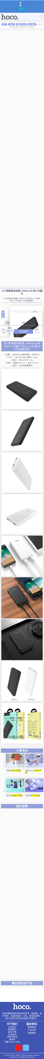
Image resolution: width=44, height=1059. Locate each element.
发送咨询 (23, 331)
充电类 (11, 24)
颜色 (3, 314)
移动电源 (31, 24)
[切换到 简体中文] (24, 6)
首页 (4, 24)
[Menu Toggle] (41, 17)
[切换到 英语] (22, 3)
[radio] (26, 309)
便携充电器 (21, 24)
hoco (37, 332)
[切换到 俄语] (22, 9)
